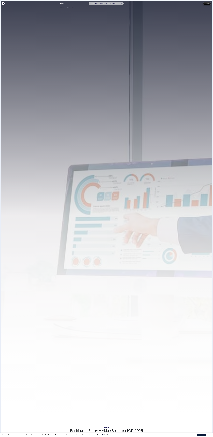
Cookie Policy (104, 434)
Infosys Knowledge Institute (111, 3)
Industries (62, 7)
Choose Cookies (192, 434)
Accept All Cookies (201, 434)
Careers (120, 3)
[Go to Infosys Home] (62, 3)
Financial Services (70, 7)
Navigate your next (94, 3)
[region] (106, 435)
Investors (102, 3)
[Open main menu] (3, 3)
